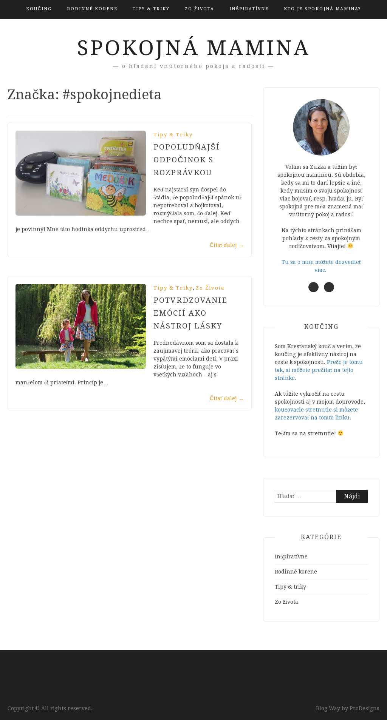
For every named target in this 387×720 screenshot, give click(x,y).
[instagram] (329, 287)
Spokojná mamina (193, 48)
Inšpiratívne (249, 8)
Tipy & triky (151, 8)
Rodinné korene (92, 8)
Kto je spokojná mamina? (322, 8)
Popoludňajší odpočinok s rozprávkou (186, 159)
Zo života (199, 8)
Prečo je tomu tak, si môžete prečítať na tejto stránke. (319, 370)
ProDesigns (364, 708)
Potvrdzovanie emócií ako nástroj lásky (190, 313)
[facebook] (313, 287)
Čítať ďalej (227, 245)
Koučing (39, 8)
